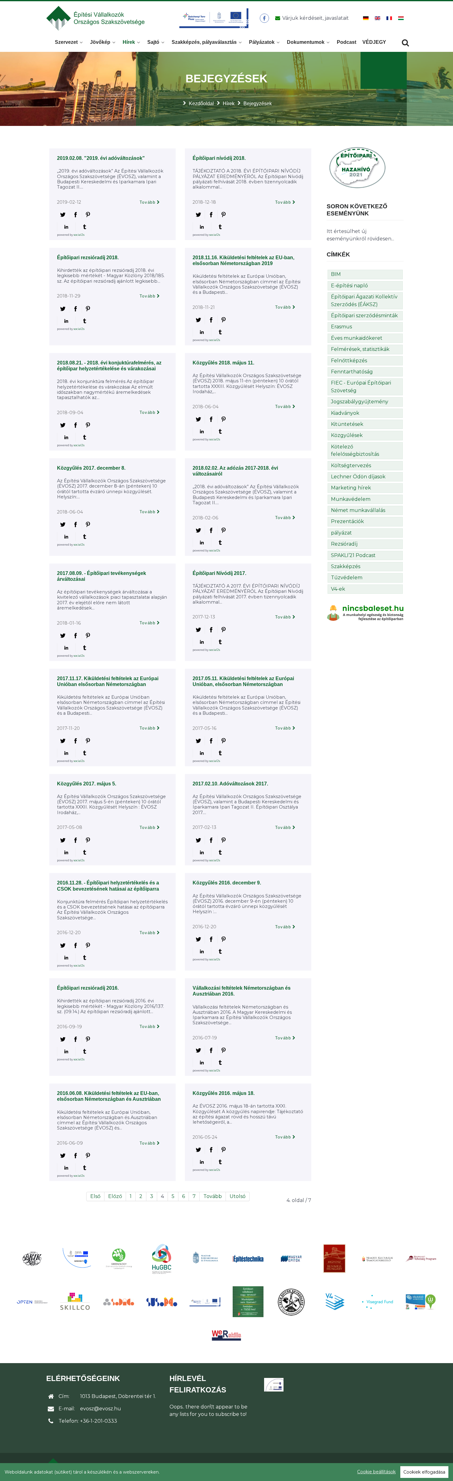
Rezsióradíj (344, 544)
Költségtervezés (351, 465)
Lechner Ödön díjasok (358, 477)
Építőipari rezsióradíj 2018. (88, 257)
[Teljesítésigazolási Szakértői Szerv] (248, 1301)
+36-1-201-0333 (98, 1421)
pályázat (341, 533)
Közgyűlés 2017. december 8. (91, 468)
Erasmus (341, 327)
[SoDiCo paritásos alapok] (118, 1301)
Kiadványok (345, 413)
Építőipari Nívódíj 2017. (219, 573)
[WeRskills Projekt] (226, 1335)
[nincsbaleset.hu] (365, 613)
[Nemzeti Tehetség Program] (420, 1258)
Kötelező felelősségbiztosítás (355, 450)
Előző (115, 1196)
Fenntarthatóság (352, 372)
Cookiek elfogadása (424, 1472)
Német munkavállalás (358, 510)
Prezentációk (347, 521)
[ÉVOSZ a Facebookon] (264, 18)
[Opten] (32, 1301)
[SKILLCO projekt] (75, 1302)
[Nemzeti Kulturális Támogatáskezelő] (377, 1258)
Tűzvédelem (346, 577)
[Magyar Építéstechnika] (248, 1259)
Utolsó (238, 1196)
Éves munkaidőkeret (356, 338)
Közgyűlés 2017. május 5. (86, 783)
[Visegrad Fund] (377, 1302)
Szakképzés (345, 566)
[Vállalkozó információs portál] (420, 1302)
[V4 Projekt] (334, 1301)
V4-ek (338, 589)
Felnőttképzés (349, 361)
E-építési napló (349, 286)
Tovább (148, 202)
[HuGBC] (161, 1258)
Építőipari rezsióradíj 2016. (88, 988)
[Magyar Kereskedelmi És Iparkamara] (205, 1258)
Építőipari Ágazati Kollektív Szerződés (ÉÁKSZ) (364, 300)
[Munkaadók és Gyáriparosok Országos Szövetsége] (334, 1258)
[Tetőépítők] (291, 1302)
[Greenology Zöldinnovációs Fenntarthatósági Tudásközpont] (118, 1258)
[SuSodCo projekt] (161, 1301)
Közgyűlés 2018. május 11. (223, 362)
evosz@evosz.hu (100, 1409)
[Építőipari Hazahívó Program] (357, 167)
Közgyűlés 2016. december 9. (227, 882)
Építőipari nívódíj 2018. (219, 158)
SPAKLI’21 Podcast (353, 555)
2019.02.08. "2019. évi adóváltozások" (101, 158)
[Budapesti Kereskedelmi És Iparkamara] (32, 1258)
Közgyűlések (347, 435)
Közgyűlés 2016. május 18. (224, 1093)
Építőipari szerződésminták (364, 315)
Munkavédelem (350, 499)
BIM (336, 274)
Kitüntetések (347, 424)
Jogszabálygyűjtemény (359, 402)
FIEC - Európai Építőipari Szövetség (361, 386)
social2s (79, 234)
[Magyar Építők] (291, 1258)
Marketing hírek (351, 488)
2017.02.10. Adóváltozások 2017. (230, 783)
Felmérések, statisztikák (360, 349)
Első (95, 1196)
